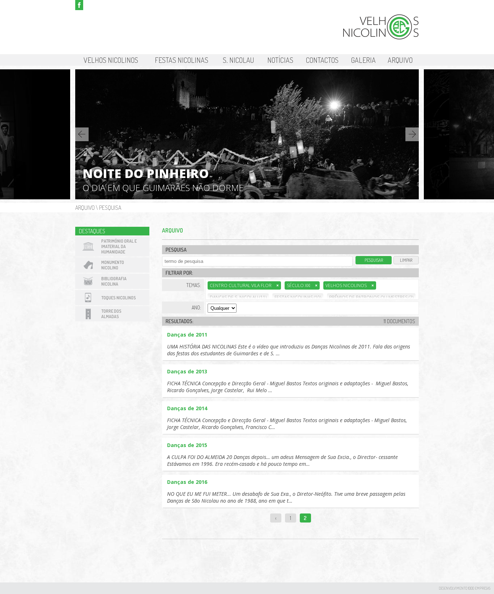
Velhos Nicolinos (111, 60)
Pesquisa (110, 207)
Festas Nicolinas (181, 60)
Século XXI (302, 285)
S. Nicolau (238, 60)
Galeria (363, 60)
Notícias (280, 60)
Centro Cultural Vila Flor (244, 285)
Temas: (193, 285)
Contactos (322, 60)
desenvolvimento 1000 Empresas (464, 588)
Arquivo (400, 60)
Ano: (196, 307)
